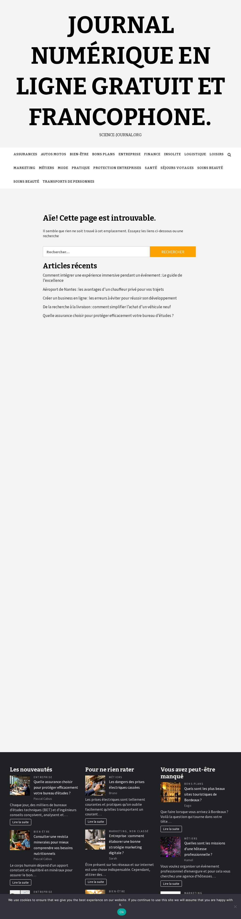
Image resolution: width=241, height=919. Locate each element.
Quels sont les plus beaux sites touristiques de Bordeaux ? (204, 794)
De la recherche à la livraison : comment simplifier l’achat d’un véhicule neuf (107, 306)
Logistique (195, 154)
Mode (63, 168)
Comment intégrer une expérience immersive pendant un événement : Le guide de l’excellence (112, 278)
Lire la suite (20, 822)
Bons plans (103, 154)
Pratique (81, 168)
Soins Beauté (210, 168)
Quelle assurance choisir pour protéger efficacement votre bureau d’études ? (108, 315)
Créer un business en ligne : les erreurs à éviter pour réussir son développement (110, 298)
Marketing (24, 168)
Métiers (46, 168)
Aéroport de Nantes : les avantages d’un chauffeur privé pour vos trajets (103, 289)
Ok (122, 912)
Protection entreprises (117, 168)
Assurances (25, 154)
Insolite (172, 154)
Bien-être (79, 154)
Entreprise (129, 154)
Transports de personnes (68, 182)
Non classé (139, 831)
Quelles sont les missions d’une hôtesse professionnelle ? (204, 849)
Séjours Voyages (177, 168)
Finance (152, 154)
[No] (235, 906)
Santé (151, 168)
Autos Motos (53, 154)
